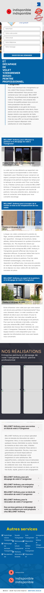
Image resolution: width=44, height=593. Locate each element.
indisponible (22, 10)
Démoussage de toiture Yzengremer (18, 544)
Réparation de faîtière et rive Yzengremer (28, 546)
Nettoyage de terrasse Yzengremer (7, 547)
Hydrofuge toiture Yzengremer (7, 537)
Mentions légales (34, 590)
